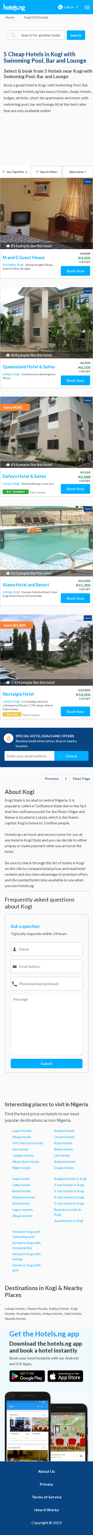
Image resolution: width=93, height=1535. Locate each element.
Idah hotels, (73, 1314)
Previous (52, 778)
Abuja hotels (21, 1137)
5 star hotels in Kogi (69, 1203)
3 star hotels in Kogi (69, 1191)
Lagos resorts (22, 1209)
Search (76, 35)
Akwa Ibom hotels (25, 1162)
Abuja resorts (22, 1216)
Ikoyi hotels (21, 1203)
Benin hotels (63, 1149)
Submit (46, 1063)
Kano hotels (63, 1143)
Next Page (81, 778)
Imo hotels (20, 1149)
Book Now (75, 271)
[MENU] (87, 7)
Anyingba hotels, (29, 1314)
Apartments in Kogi (68, 1221)
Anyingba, (10, 264)
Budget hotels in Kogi (70, 1179)
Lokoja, (8, 374)
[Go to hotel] (46, 213)
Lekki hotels (21, 1185)
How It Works (46, 1509)
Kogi (20, 264)
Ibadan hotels (64, 1131)
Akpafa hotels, (16, 1318)
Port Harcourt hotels (27, 1143)
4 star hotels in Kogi (69, 1197)
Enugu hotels (64, 1168)
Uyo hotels (62, 1155)
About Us (46, 1471)
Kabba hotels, (59, 1309)
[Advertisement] (46, 141)
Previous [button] (2, 213)
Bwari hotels (21, 1191)
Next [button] (91, 213)
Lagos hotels (21, 1131)
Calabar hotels (23, 1155)
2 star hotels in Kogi (69, 1185)
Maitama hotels (23, 1197)
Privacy (46, 1484)
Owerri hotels (64, 1137)
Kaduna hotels (65, 1162)
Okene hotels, (37, 1309)
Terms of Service (47, 1497)
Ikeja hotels (21, 1179)
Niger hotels (21, 1168)
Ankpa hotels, (52, 1314)
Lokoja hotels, (15, 1309)
